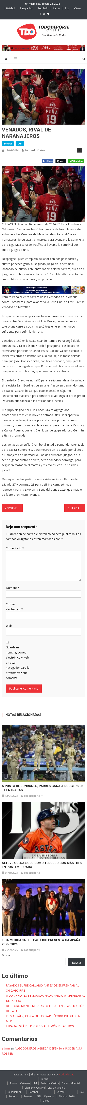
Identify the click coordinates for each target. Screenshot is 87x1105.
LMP (20, 143)
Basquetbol (26, 8)
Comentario (15, 548)
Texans (28, 1096)
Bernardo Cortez (35, 150)
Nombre (12, 588)
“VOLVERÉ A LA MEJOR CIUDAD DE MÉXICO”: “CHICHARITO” (15, 508)
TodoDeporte (32, 796)
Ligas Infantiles (56, 1087)
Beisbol (10, 8)
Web (9, 626)
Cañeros (25, 1083)
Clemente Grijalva (35, 1087)
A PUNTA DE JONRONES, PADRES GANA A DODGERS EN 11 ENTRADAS (43, 788)
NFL (39, 1096)
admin (6, 1048)
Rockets (13, 1096)
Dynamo (49, 1096)
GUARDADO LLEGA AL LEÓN (76, 508)
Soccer (56, 8)
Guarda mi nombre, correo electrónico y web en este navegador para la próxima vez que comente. (18, 662)
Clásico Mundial (71, 1083)
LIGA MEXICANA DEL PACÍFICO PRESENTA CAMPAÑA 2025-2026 (41, 942)
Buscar (6, 955)
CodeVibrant (66, 1074)
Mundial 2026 (66, 1096)
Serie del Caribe (50, 1083)
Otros (77, 8)
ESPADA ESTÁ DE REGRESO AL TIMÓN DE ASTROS (40, 1026)
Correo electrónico (14, 606)
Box (67, 8)
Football (43, 8)
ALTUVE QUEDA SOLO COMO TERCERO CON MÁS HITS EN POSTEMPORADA (42, 865)
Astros (13, 1083)
